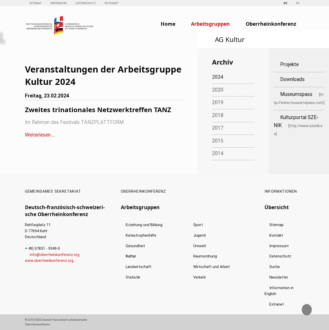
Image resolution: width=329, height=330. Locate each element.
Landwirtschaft (138, 267)
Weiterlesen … (40, 135)
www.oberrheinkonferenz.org (49, 260)
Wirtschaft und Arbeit (211, 267)
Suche (274, 267)
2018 (217, 115)
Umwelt (199, 246)
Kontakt (276, 235)
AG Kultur (230, 39)
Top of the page (311, 311)
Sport (198, 225)
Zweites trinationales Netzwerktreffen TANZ (98, 109)
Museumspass (296, 94)
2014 (217, 153)
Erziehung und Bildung (144, 225)
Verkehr (199, 277)
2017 (217, 128)
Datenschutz (86, 3)
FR (297, 3)
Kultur (131, 256)
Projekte (289, 64)
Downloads (292, 79)
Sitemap (35, 3)
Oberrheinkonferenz (271, 23)
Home (168, 23)
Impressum (58, 3)
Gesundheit (135, 246)
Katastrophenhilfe (141, 235)
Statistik (133, 277)
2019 (217, 102)
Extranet (112, 3)
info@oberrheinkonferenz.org (54, 255)
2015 (217, 141)
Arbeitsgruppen (210, 23)
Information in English (279, 291)
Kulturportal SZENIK (296, 121)
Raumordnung (205, 256)
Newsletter (278, 277)
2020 (217, 90)
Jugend (199, 235)
